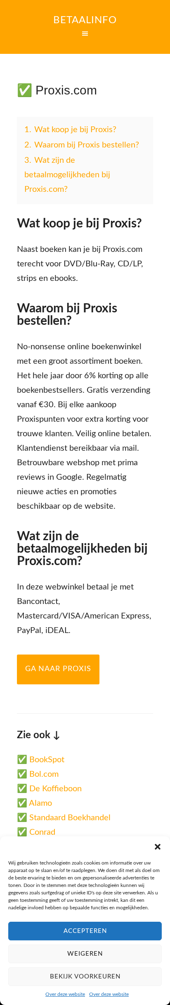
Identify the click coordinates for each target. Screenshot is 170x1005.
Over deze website (65, 994)
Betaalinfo (85, 20)
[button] (157, 847)
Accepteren (85, 931)
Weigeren (85, 954)
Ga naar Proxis (58, 669)
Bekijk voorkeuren (85, 977)
